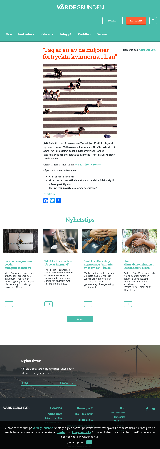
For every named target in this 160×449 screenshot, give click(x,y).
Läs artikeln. (49, 194)
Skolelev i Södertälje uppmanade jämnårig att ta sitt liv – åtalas (98, 264)
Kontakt (102, 34)
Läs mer (80, 319)
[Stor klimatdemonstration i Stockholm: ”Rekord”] (139, 242)
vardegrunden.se (43, 428)
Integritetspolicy (53, 418)
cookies (61, 432)
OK (89, 442)
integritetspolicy (81, 432)
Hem (9, 34)
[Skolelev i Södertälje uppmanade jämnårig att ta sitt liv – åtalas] (99, 242)
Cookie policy (55, 413)
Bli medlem (136, 20)
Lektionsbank (26, 34)
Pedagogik (66, 34)
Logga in (112, 20)
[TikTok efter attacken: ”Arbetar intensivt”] (60, 242)
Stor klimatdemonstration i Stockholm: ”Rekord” (139, 264)
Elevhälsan (84, 34)
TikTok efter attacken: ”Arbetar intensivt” (58, 262)
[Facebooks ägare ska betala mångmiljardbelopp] (20, 242)
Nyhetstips (47, 34)
